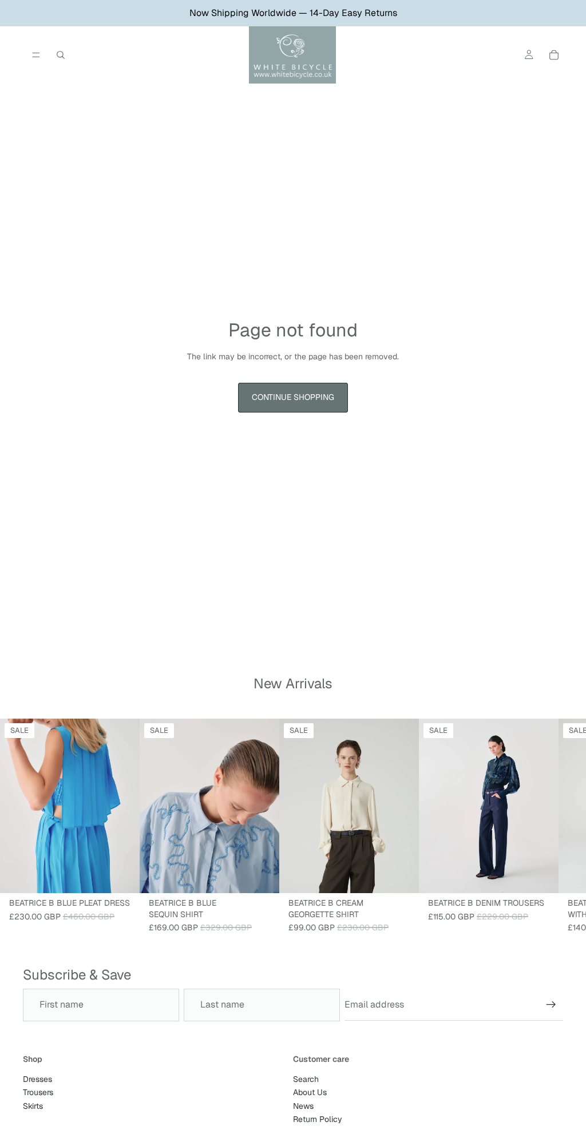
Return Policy (317, 1119)
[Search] (60, 55)
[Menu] (36, 55)
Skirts (33, 1105)
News (303, 1105)
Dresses (37, 1079)
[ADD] (261, 875)
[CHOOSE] (122, 875)
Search (306, 1079)
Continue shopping (293, 397)
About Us (310, 1092)
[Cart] (554, 55)
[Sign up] (551, 1005)
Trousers (38, 1092)
